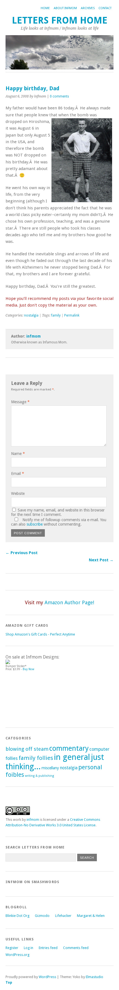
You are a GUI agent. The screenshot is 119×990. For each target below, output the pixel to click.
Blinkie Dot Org (17, 916)
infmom (33, 336)
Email (17, 473)
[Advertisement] (30, 697)
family (56, 315)
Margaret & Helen (91, 916)
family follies (36, 758)
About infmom (65, 8)
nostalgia (31, 315)
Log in (28, 948)
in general (72, 757)
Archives (88, 8)
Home (45, 8)
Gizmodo (42, 916)
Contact (105, 8)
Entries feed (48, 948)
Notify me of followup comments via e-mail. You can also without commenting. (58, 522)
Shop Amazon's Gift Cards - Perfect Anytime (40, 634)
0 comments (59, 96)
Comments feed (76, 948)
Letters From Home (59, 20)
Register (12, 948)
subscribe (35, 524)
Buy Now (28, 669)
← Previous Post (22, 553)
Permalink (71, 315)
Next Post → (101, 560)
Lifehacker (63, 916)
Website (18, 493)
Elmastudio (94, 977)
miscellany (50, 768)
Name (18, 453)
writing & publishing (39, 776)
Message (20, 402)
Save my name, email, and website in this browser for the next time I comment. (58, 512)
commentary (69, 748)
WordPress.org (17, 955)
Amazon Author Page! (69, 602)
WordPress (47, 977)
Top (9, 982)
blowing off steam (27, 749)
